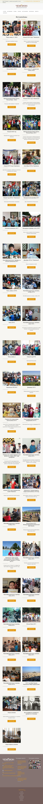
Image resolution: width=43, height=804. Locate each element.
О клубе (4, 11)
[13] (31, 60)
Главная (19, 19)
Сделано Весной (21, 789)
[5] (12, 674)
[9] (12, 347)
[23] (12, 219)
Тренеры (19, 11)
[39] (31, 585)
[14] (12, 703)
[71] (31, 481)
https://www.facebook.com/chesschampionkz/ (10, 775)
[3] (31, 445)
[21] (12, 313)
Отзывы (15, 11)
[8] (12, 156)
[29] (12, 378)
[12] (12, 28)
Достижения (9, 11)
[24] (31, 28)
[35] (31, 378)
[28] (12, 122)
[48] (12, 188)
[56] (12, 644)
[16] (31, 122)
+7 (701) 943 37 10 (36, 1)
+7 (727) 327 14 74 (28, 1)
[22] (12, 60)
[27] (12, 89)
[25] (31, 89)
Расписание (31, 11)
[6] (12, 481)
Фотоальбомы (25, 11)
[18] (12, 281)
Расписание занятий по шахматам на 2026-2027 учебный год (22, 762)
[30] (31, 251)
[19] (12, 614)
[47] (31, 188)
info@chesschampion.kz (8, 770)
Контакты (21, 800)
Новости (36, 11)
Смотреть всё (11, 44)
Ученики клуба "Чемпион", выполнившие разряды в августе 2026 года (22, 767)
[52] (12, 585)
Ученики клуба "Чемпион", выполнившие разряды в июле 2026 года (22, 779)
